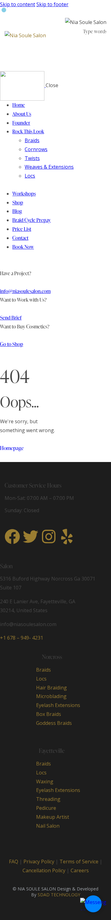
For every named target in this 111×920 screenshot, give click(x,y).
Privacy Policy (38, 861)
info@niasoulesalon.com (25, 291)
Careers (80, 870)
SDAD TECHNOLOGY (59, 895)
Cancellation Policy (45, 870)
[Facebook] (12, 536)
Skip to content (17, 4)
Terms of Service (79, 861)
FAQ (13, 861)
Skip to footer (52, 4)
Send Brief (11, 317)
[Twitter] (30, 536)
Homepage (12, 448)
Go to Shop (11, 344)
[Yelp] (67, 536)
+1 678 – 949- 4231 (21, 637)
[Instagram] (48, 536)
